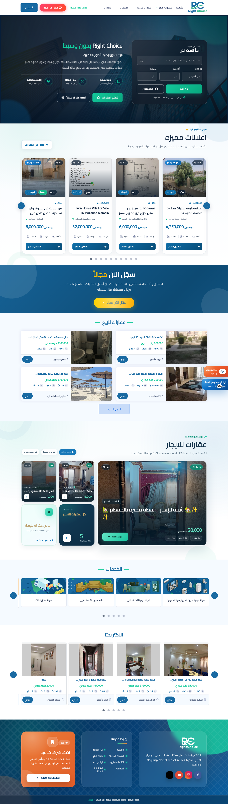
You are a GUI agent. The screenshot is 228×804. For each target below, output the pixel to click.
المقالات (120, 768)
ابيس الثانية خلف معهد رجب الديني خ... (40, 491)
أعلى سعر (153, 68)
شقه (43, 680)
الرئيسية (180, 7)
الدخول (29, 7)
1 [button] (91, 258)
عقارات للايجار (144, 7)
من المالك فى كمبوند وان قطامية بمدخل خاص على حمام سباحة (45, 211)
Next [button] (206, 205)
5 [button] (111, 258)
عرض (27, 359)
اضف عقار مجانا (79, 7)
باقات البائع (98, 756)
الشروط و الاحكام (98, 769)
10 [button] (136, 258)
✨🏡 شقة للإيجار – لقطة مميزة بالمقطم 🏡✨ (150, 513)
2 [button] (96, 258)
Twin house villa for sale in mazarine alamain (92, 211)
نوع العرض (198, 68)
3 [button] (101, 258)
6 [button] (116, 258)
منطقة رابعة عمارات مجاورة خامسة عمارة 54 (184, 211)
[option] (114, 69)
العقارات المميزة (116, 756)
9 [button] (131, 258)
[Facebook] (197, 775)
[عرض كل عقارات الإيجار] (67, 538)
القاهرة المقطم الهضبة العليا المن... (146, 374)
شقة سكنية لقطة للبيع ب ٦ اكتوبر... (146, 337)
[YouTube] (179, 775)
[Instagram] (188, 775)
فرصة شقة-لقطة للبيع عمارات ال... (138, 680)
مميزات (107, 7)
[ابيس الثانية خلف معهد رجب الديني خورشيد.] (39, 481)
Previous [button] (21, 205)
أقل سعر (176, 68)
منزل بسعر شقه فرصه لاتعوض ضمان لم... (48, 337)
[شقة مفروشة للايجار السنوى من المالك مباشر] (76, 481)
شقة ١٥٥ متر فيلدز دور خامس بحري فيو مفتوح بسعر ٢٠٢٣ (137, 211)
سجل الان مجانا (51, 7)
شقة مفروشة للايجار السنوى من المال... (77, 491)
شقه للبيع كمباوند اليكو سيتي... (91, 680)
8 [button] (126, 258)
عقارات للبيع (165, 7)
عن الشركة (97, 750)
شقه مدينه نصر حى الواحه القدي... (186, 680)
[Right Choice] (188, 743)
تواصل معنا (97, 762)
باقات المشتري (117, 762)
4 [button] (106, 258)
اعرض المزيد (114, 408)
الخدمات (124, 7)
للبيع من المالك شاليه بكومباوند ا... (52, 374)
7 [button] (121, 258)
